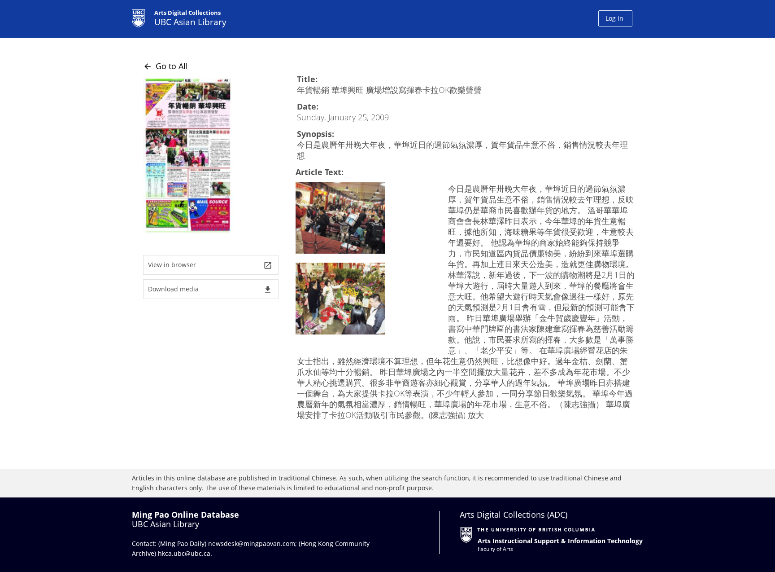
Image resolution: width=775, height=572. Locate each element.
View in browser (210, 265)
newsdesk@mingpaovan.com (251, 543)
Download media (210, 289)
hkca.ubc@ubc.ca (184, 553)
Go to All (165, 66)
